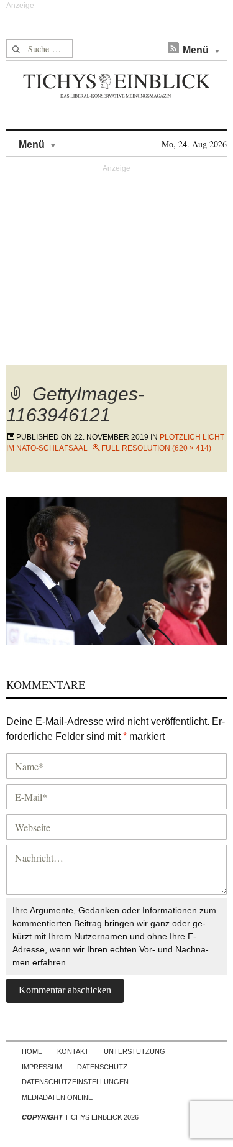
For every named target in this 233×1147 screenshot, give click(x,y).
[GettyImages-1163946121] (116, 569)
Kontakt (73, 1051)
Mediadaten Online (57, 1097)
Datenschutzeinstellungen (75, 1081)
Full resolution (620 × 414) (156, 448)
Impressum (42, 1067)
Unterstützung (134, 1051)
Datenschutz (102, 1067)
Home (32, 1051)
